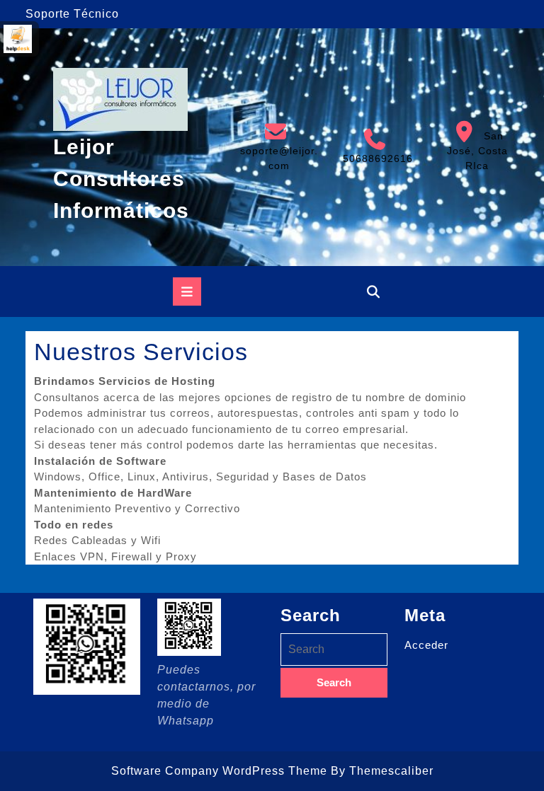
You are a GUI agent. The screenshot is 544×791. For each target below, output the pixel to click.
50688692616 (375, 146)
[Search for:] (333, 649)
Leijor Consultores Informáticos (121, 178)
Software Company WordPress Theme (219, 771)
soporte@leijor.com (278, 146)
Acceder (426, 645)
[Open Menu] (187, 291)
